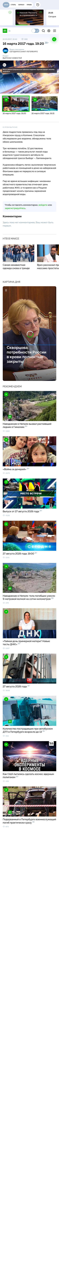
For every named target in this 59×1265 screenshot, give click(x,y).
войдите (43, 205)
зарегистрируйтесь (15, 208)
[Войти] (48, 30)
